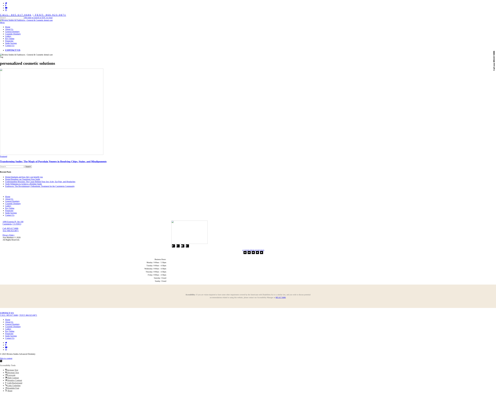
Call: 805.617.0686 (10, 228)
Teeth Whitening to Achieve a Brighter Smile (23, 184)
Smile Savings (11, 213)
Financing (9, 210)
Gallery (8, 206)
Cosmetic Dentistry (13, 203)
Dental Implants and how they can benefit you (24, 177)
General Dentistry (12, 201)
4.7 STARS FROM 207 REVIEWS (253, 250)
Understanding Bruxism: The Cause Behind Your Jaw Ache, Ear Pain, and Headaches (40, 182)
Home (7, 197)
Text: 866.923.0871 (11, 231)
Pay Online (9, 208)
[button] (2, 22)
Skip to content (6, 358)
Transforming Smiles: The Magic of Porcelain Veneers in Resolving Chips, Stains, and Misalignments (53, 161)
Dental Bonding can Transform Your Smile (22, 179)
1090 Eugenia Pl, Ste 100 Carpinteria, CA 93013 (13, 223)
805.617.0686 (281, 298)
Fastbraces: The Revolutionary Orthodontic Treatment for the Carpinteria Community (40, 186)
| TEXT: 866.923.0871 (49, 14)
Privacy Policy (8, 235)
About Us (9, 199)
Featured (3, 156)
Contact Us (9, 215)
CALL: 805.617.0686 (16, 14)
